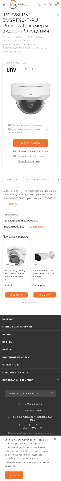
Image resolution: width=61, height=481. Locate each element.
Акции (6, 334)
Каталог (7, 319)
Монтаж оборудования (17, 327)
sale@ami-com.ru (32, 410)
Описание (12, 180)
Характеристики (36, 180)
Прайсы (7, 349)
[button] (23, 303)
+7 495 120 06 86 (33, 403)
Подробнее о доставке (29, 161)
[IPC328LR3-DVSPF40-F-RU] (30, 98)
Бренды (7, 342)
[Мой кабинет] (50, 4)
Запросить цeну (30, 143)
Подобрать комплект (16, 357)
